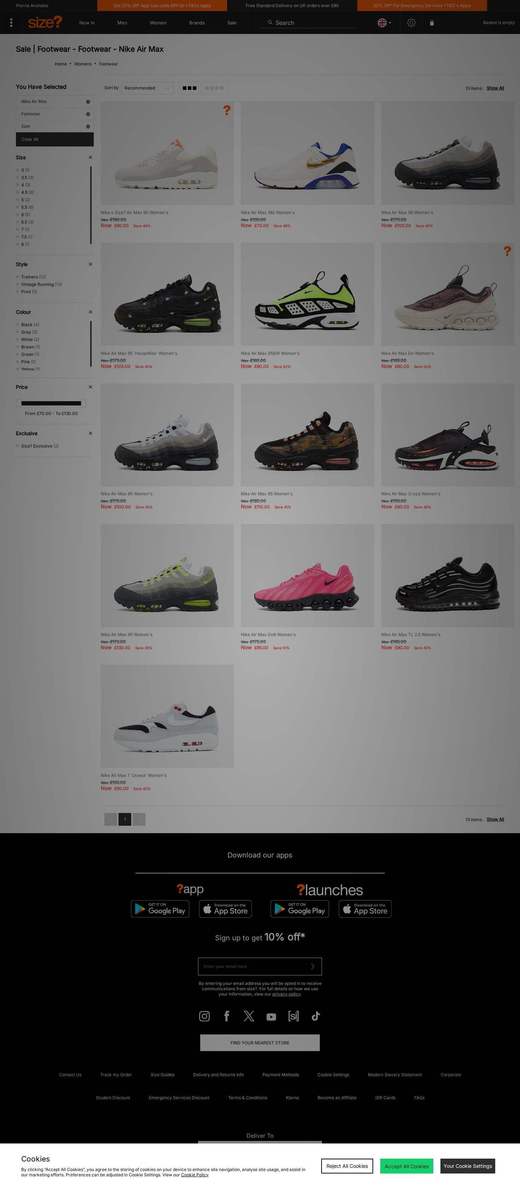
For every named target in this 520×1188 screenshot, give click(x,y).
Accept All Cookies (407, 1166)
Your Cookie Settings (468, 1166)
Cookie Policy (195, 1174)
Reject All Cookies (347, 1166)
